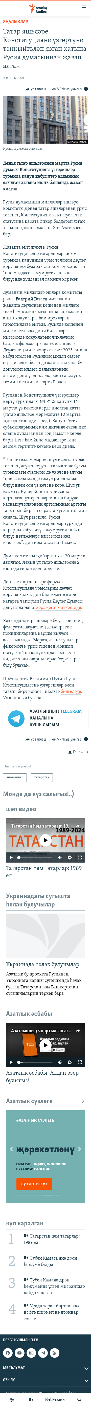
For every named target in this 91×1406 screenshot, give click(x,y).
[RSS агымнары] (54, 1353)
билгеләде (71, 692)
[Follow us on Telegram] (43, 1353)
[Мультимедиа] (30, 1399)
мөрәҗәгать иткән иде (58, 608)
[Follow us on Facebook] (8, 1353)
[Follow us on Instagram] (31, 1353)
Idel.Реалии (55, 1400)
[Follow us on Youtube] (19, 1353)
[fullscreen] (80, 857)
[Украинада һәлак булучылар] (45, 936)
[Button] (36, 89)
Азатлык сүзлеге (29, 1101)
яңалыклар (15, 22)
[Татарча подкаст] (11, 1399)
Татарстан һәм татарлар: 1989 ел (45, 826)
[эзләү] (79, 1399)
